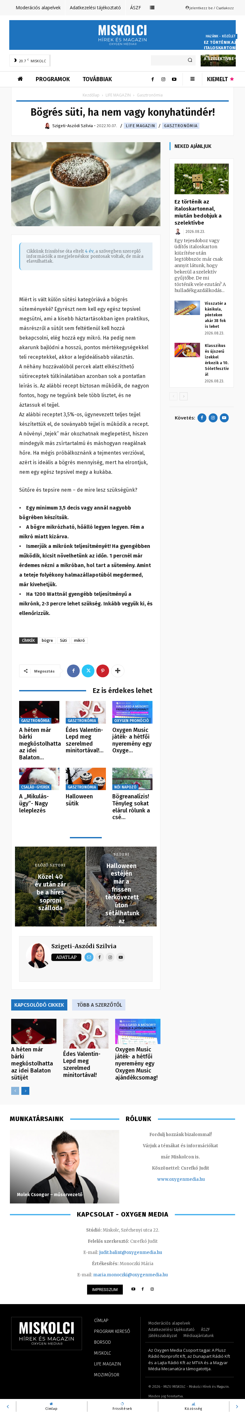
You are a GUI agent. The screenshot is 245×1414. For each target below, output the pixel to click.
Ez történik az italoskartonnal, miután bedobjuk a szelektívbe (224, 50)
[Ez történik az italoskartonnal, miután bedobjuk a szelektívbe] (201, 179)
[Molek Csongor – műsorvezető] (64, 1166)
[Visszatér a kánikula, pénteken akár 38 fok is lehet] (187, 308)
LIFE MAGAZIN (118, 95)
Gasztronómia (180, 125)
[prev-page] (15, 1091)
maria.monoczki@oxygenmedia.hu (130, 1275)
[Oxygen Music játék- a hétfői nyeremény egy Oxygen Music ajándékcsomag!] (132, 712)
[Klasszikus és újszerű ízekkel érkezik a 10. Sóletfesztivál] (187, 350)
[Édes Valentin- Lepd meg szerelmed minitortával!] (86, 712)
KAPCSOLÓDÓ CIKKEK (39, 1005)
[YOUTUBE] (133, 1289)
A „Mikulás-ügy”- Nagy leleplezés (34, 803)
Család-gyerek (35, 787)
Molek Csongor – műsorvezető (49, 1194)
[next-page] (25, 1091)
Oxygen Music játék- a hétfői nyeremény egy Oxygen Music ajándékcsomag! (136, 1063)
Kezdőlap (91, 95)
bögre (47, 640)
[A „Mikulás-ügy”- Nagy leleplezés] (39, 779)
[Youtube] (174, 79)
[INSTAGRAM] (152, 1289)
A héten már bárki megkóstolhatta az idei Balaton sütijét (32, 1063)
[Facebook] (152, 79)
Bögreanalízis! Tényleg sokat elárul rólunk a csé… (131, 807)
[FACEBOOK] (142, 1289)
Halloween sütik (79, 800)
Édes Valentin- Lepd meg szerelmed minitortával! (81, 1064)
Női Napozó (125, 787)
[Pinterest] (102, 671)
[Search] (190, 60)
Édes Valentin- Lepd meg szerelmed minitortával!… (84, 740)
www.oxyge (169, 1179)
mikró (79, 640)
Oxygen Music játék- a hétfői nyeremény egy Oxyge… (132, 740)
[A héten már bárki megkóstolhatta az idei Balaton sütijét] (39, 712)
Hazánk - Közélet (220, 36)
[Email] (89, 957)
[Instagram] (163, 79)
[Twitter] (88, 671)
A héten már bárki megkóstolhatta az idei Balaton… (40, 743)
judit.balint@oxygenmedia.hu (130, 1252)
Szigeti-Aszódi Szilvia (83, 946)
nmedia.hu (193, 1179)
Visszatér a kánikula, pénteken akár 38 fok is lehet (215, 315)
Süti (63, 640)
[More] (117, 671)
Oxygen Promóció (131, 721)
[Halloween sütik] (86, 779)
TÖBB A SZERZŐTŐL (99, 1005)
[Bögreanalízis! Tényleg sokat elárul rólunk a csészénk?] (132, 779)
